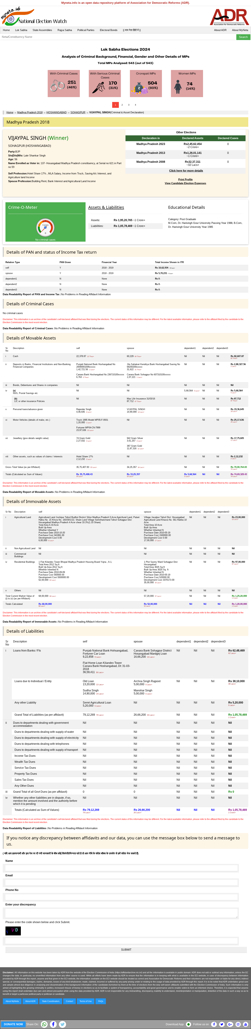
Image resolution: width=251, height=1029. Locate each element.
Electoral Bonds (108, 30)
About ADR (220, 30)
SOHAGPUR (78, 112)
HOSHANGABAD (56, 112)
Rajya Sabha (65, 30)
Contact (69, 1001)
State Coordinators (50, 1001)
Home (6, 30)
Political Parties (85, 30)
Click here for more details (186, 170)
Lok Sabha (21, 30)
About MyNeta (240, 30)
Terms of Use (86, 1001)
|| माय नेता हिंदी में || (132, 30)
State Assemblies (42, 30)
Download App (175, 1024)
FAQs (100, 1001)
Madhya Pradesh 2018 (30, 112)
